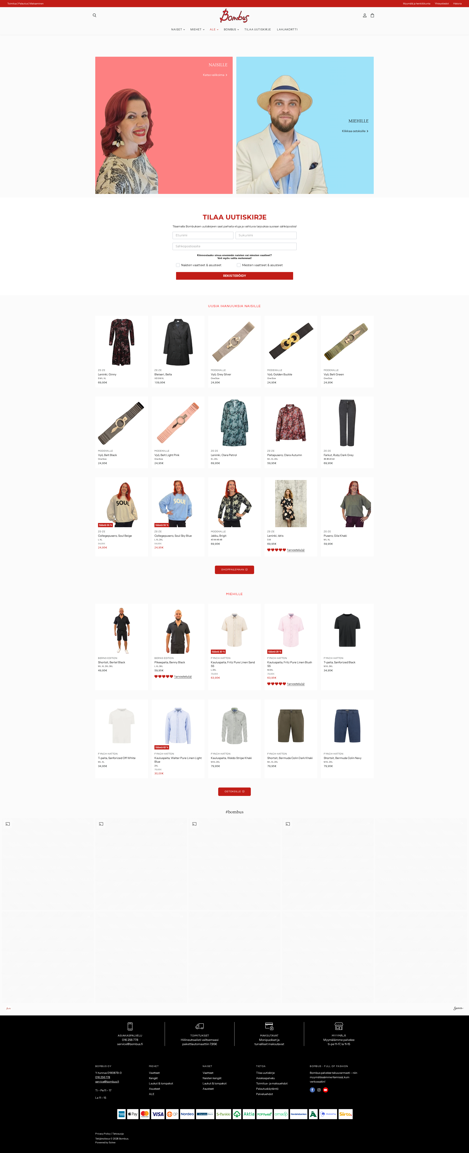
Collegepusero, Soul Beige (115, 535)
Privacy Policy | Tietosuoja (109, 1133)
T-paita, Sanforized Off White (117, 758)
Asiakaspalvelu (265, 1078)
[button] (48, 864)
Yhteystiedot (442, 3)
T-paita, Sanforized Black (339, 662)
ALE (213, 29)
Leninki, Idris (275, 535)
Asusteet (154, 1088)
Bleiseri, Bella (163, 374)
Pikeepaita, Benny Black (169, 662)
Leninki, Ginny (107, 374)
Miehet (196, 29)
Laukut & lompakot (161, 1083)
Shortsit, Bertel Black (111, 662)
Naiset (177, 29)
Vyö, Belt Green (334, 374)
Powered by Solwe (105, 1142)
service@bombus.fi (107, 1081)
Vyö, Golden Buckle (279, 374)
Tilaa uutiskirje (257, 29)
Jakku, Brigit (218, 535)
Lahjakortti (287, 29)
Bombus (230, 29)
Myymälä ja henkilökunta (416, 3)
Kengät (153, 1078)
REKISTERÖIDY (234, 276)
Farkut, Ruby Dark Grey (339, 455)
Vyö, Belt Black (107, 455)
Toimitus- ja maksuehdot (271, 1083)
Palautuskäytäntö (267, 1088)
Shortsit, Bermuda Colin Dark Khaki (290, 758)
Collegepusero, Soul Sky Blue (173, 535)
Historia (457, 3)
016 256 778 (102, 1077)
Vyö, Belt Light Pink (166, 455)
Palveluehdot (264, 1094)
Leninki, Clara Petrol (224, 455)
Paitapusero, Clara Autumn (284, 455)
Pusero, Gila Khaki (335, 535)
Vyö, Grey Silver (221, 374)
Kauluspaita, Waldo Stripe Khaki (231, 758)
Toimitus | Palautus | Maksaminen (25, 3)
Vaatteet (154, 1073)
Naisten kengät (212, 1078)
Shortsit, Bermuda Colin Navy (342, 758)
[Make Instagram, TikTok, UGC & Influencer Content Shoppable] (458, 1009)
